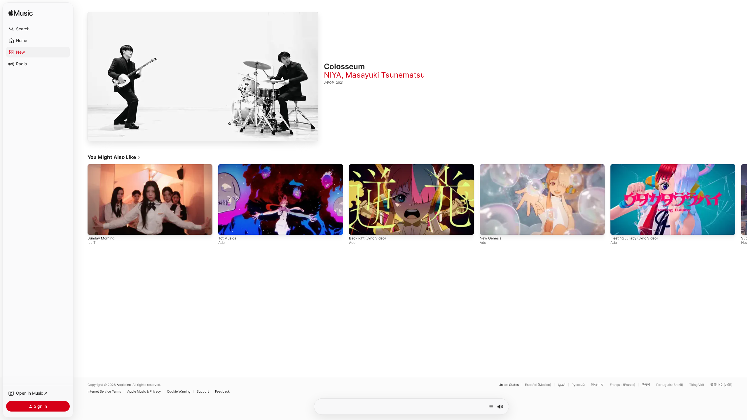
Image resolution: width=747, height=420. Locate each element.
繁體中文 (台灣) (721, 384)
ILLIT (92, 242)
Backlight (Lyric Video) (367, 238)
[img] (20, 13)
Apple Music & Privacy (144, 391)
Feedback (222, 391)
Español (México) (538, 384)
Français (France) (622, 384)
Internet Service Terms (104, 391)
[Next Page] (741, 199)
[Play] (203, 76)
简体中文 (597, 384)
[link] (114, 157)
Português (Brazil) (669, 384)
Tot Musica (227, 238)
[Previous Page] (82, 199)
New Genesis (490, 238)
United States (509, 384)
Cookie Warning (179, 391)
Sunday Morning (101, 238)
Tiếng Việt (696, 384)
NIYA (332, 74)
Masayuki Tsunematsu (385, 74)
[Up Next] (491, 406)
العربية (561, 384)
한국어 (645, 384)
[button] (37, 29)
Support (203, 391)
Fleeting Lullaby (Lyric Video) (634, 238)
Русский (578, 384)
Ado (221, 242)
